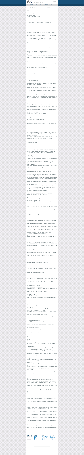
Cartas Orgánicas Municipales (45, 437)
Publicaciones (35, 438)
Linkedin (56, 1)
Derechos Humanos (44, 438)
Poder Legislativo (43, 439)
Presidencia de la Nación (52, 437)
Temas (37, 4)
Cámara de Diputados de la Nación (53, 439)
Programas (35, 437)
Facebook (55, 1)
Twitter (54, 1)
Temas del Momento (36, 439)
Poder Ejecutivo (43, 440)
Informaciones (46, 4)
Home (28, 4)
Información (35, 436)
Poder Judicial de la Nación (52, 436)
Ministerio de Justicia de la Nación (53, 440)
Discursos (41, 4)
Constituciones (35, 440)
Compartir (56, 10)
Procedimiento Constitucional (45, 436)
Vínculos (50, 4)
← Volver (27, 10)
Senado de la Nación (52, 438)
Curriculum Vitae (32, 4)
